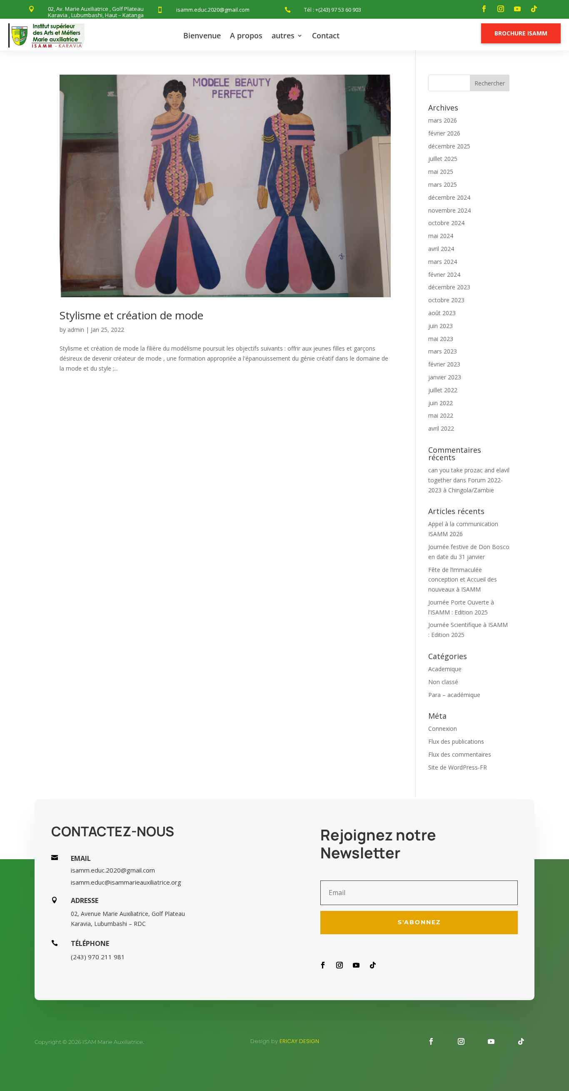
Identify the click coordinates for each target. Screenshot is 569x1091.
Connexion (442, 728)
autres (283, 35)
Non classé (443, 682)
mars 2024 (442, 262)
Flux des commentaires (459, 754)
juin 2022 (440, 403)
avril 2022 (441, 428)
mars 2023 (442, 351)
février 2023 (444, 364)
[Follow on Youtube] (517, 8)
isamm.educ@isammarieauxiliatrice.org (126, 882)
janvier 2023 (444, 377)
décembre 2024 (449, 197)
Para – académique (454, 695)
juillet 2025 (442, 159)
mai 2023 (440, 339)
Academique (445, 669)
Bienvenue (202, 35)
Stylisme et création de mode (131, 315)
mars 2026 (442, 120)
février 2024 (444, 274)
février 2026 (444, 133)
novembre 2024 (449, 210)
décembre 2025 (449, 146)
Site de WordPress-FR (457, 767)
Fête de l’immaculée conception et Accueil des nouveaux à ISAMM (462, 580)
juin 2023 (440, 326)
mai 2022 (440, 415)
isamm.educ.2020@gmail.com (213, 9)
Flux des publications (456, 741)
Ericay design (299, 1041)
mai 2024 (440, 236)
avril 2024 (441, 249)
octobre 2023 (446, 300)
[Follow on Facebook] (484, 8)
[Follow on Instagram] (500, 8)
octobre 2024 (446, 223)
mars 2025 (442, 184)
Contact (325, 35)
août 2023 (442, 313)
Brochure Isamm (520, 33)
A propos (246, 35)
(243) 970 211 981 (98, 957)
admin (75, 330)
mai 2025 (440, 172)
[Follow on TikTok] (534, 8)
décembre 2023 (449, 287)
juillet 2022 (442, 390)
